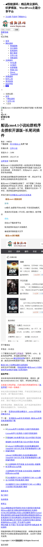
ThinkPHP (14, 74)
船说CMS (5, 365)
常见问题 (20, 525)
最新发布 (4, 491)
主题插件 (9, 60)
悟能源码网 (22, 367)
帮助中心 (23, 17)
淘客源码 (13, 58)
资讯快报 (9, 81)
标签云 (3, 504)
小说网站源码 (14, 365)
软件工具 (9, 79)
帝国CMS (14, 70)
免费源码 (9, 76)
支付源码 (13, 48)
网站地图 (4, 525)
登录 (15, 17)
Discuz (12, 72)
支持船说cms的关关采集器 (20, 195)
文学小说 (13, 55)
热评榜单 (4, 499)
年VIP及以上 (15, 144)
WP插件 (13, 65)
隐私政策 (35, 525)
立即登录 (4, 161)
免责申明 (28, 525)
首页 (7, 41)
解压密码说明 (19, 358)
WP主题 (13, 63)
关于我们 (12, 525)
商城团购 (13, 46)
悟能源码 (19, 540)
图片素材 (13, 53)
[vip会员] (7, 86)
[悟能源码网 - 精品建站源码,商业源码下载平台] (14, 27)
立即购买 (19, 353)
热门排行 (4, 495)
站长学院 (9, 84)
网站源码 (9, 43)
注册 (9, 17)
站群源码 (24, 365)
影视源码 (13, 51)
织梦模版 (13, 67)
